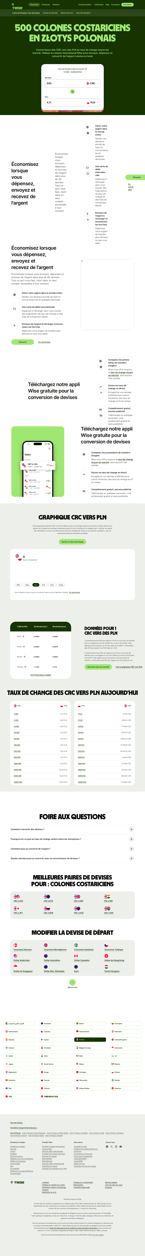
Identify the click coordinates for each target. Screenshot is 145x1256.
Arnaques (108, 1187)
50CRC (16, 739)
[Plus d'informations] (23, 636)
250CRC (17, 751)
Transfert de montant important (53, 1154)
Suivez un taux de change (72, 542)
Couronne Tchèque (114, 949)
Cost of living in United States (57, 1133)
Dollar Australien (52, 960)
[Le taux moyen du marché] (86, 69)
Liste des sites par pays (113, 1185)
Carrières (13, 1154)
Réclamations (78, 1185)
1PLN (80, 714)
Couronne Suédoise (84, 949)
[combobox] (92, 83)
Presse (12, 1151)
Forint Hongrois (112, 971)
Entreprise (46, 5)
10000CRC (18, 782)
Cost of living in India (96, 1133)
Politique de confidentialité (83, 1182)
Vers (46, 97)
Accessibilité (14, 1168)
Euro (76, 971)
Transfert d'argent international (53, 1146)
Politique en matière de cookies (53, 1185)
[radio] (18, 585)
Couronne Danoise (23, 949)
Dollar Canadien (82, 960)
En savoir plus (129, 187)
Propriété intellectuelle (82, 1187)
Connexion (115, 5)
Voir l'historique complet (40, 675)
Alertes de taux (79, 1164)
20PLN (80, 732)
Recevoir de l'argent (49, 1156)
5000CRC (17, 776)
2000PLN (81, 770)
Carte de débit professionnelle (53, 1164)
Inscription (127, 5)
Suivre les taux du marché (98, 667)
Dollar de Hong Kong (114, 960)
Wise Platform (47, 1159)
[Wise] (18, 4)
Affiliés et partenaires (18, 1161)
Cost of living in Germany (114, 1133)
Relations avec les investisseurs (21, 1159)
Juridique (45, 1182)
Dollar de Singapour (23, 971)
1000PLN (81, 763)
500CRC (17, 757)
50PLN (80, 739)
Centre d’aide (15, 1164)
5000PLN (81, 776)
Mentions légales (111, 1182)
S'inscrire (23, 342)
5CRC (16, 720)
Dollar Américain (22, 960)
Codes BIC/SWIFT (80, 1159)
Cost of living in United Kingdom (33, 1133)
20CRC (16, 732)
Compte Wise (47, 1149)
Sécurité (13, 1149)
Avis (11, 1166)
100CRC (17, 745)
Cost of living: (15, 1133)
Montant (48, 78)
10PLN (80, 726)
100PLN (81, 745)
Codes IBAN (78, 1161)
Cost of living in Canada (54, 1135)
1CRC (16, 714)
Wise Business (47, 1161)
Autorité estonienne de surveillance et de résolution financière (73, 1228)
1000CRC (17, 763)
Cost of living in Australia (79, 1133)
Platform (56, 5)
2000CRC (17, 770)
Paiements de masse (49, 1166)
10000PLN (82, 782)
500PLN (81, 757)
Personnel (34, 5)
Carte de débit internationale (52, 1151)
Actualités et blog (80, 1146)
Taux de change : (16, 1123)
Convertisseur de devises (83, 1154)
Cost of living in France (18, 1135)
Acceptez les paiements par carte (54, 1168)
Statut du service (16, 1156)
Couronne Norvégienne (55, 949)
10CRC (16, 726)
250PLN (81, 751)
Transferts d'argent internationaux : (23, 1128)
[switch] (72, 91)
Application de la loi (49, 1192)
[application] (32, 572)
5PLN (80, 720)
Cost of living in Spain (36, 1135)
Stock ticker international (83, 1156)
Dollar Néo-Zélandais (54, 971)
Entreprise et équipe (17, 1146)
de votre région (98, 1235)
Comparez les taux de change (85, 1166)
